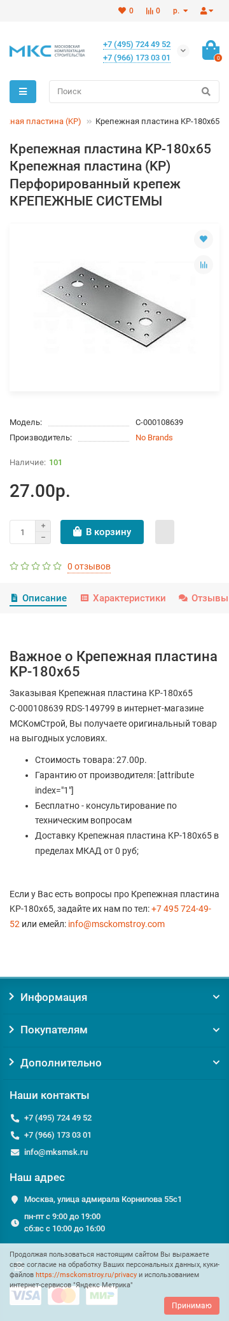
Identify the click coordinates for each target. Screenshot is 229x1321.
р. (177, 10)
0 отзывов (89, 566)
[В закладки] (203, 239)
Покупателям (54, 1029)
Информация (53, 997)
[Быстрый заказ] (164, 532)
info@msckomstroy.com (116, 924)
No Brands (154, 437)
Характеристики (129, 598)
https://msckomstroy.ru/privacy (86, 1275)
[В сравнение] (203, 264)
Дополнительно (61, 1062)
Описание (44, 598)
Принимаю (192, 1305)
